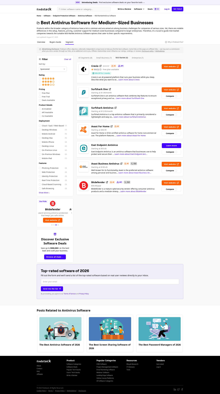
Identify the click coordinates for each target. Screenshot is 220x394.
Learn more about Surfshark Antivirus (130, 117)
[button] (51, 224)
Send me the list (50, 289)
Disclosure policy (148, 51)
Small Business (104, 57)
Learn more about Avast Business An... (134, 172)
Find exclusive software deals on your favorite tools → (122, 2)
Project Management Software (107, 367)
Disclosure (82, 391)
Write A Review (72, 375)
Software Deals (72, 367)
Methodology (160, 51)
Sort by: (42, 64)
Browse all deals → (55, 257)
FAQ (38, 371)
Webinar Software (103, 372)
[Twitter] (178, 389)
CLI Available (47, 116)
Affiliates (40, 374)
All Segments (85, 57)
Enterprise (137, 57)
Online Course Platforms (105, 378)
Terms (50, 391)
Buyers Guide (56, 42)
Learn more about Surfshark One (130, 98)
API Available (47, 112)
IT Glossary (131, 367)
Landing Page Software (105, 375)
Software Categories (74, 364)
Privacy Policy (84, 294)
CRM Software (102, 364)
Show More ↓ (44, 192)
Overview (41, 42)
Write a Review (124, 9)
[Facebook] (182, 389)
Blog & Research (132, 364)
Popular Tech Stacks (74, 370)
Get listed (177, 9)
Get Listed (160, 364)
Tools (128, 370)
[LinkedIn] (175, 389)
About (39, 366)
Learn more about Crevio (129, 79)
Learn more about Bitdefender (133, 191)
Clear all (67, 59)
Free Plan (46, 93)
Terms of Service (70, 294)
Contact (39, 368)
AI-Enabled (46, 109)
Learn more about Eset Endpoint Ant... (131, 154)
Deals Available (48, 100)
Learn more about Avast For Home (131, 135)
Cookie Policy (41, 391)
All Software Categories (105, 381)
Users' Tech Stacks (73, 372)
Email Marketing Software (106, 370)
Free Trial (46, 96)
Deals (153, 9)
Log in (167, 9)
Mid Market (122, 57)
